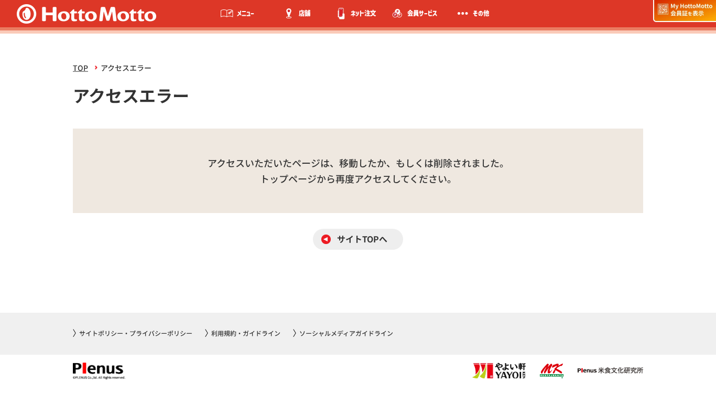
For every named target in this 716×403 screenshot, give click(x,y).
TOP (80, 67)
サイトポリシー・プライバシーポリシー (135, 332)
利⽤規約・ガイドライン (245, 332)
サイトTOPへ (362, 238)
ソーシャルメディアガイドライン (346, 332)
